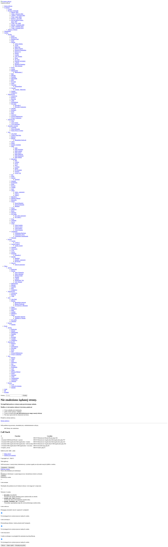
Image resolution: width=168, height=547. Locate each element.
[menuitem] (8, 6)
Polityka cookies (5, 469)
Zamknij (3, 475)
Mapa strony (7, 454)
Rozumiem (11, 467)
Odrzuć (3, 545)
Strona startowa (5, 421)
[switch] (1, 489)
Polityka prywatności (10, 455)
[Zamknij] (1, 479)
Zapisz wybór (10, 545)
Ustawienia (4, 467)
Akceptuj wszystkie (20, 545)
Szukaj (25, 395)
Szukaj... (3, 395)
